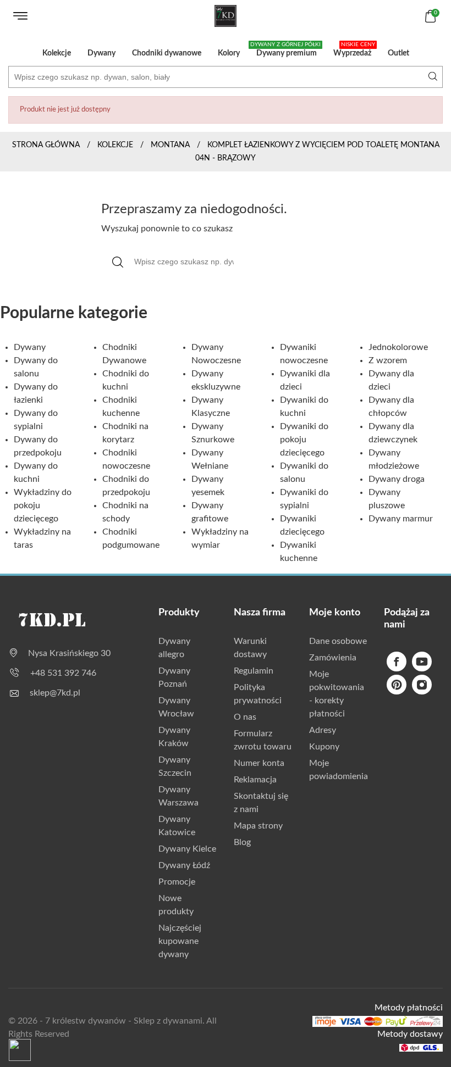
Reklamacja (255, 779)
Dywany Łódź (184, 865)
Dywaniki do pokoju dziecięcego (304, 439)
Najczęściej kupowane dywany (179, 941)
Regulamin (253, 670)
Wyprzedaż (354, 49)
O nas (245, 717)
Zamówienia (332, 657)
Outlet (398, 53)
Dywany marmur (401, 518)
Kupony (324, 746)
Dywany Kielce (187, 848)
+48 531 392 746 (63, 673)
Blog (242, 842)
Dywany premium (285, 49)
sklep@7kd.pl (55, 692)
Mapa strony (258, 825)
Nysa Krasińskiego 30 (69, 653)
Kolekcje (56, 53)
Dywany (101, 53)
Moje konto (334, 613)
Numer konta (259, 763)
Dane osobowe (338, 641)
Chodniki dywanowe (166, 53)
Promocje (176, 881)
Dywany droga (397, 479)
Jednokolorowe (398, 347)
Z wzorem (388, 360)
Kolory (229, 53)
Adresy (322, 730)
